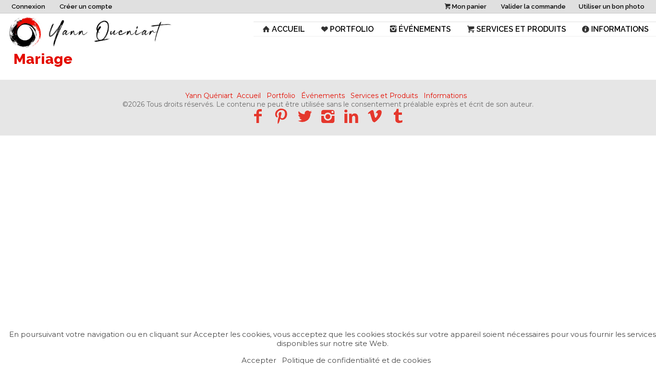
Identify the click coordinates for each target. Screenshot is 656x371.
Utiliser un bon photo (611, 6)
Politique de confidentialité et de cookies (356, 360)
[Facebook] (257, 116)
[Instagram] (328, 116)
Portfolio (352, 29)
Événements (425, 29)
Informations (620, 29)
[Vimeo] (375, 116)
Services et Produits (521, 29)
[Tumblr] (398, 116)
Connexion (28, 6)
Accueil (288, 29)
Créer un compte (86, 6)
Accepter (259, 360)
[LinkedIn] (351, 116)
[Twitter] (305, 116)
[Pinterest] (281, 116)
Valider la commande (533, 6)
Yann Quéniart (209, 95)
